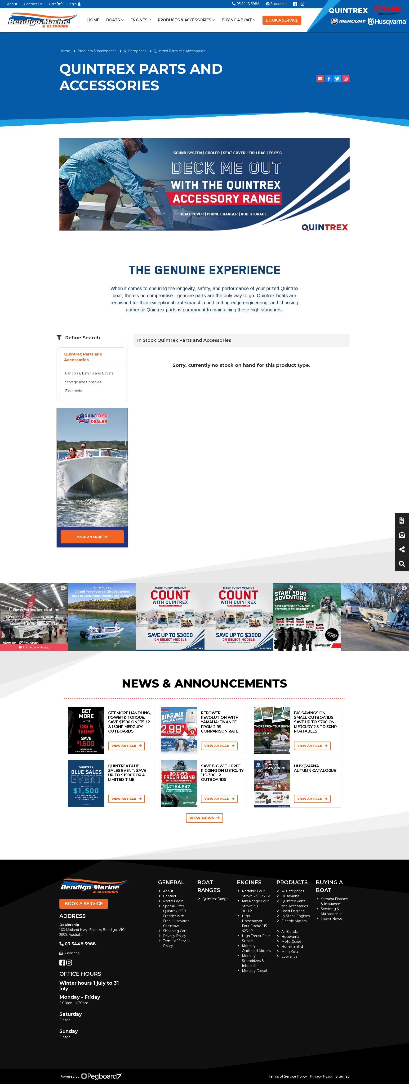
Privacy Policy (174, 936)
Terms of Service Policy (288, 1076)
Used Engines (292, 911)
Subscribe (72, 953)
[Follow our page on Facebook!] (295, 4)
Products (292, 882)
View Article (124, 745)
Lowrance (289, 956)
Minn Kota (289, 951)
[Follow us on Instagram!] (70, 964)
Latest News (331, 919)
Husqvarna (290, 896)
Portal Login (173, 901)
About (12, 4)
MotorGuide (291, 941)
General (171, 882)
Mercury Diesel (254, 971)
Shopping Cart (175, 931)
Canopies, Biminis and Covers (89, 373)
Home (93, 20)
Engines (249, 882)
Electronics (74, 391)
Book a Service (282, 20)
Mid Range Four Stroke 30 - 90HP (255, 906)
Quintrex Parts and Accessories (83, 357)
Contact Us (33, 4)
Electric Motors (294, 921)
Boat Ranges (208, 886)
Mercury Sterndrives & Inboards (253, 961)
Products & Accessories (184, 20)
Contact (169, 896)
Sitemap (343, 1076)
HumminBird (292, 946)
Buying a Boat (329, 886)
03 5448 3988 (248, 4)
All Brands (289, 931)
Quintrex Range (215, 899)
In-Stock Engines (295, 916)
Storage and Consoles (83, 382)
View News (201, 818)
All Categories (135, 51)
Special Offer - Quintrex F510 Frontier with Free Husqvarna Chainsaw (176, 916)
